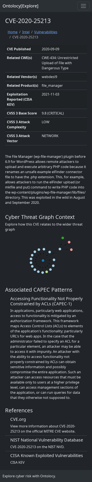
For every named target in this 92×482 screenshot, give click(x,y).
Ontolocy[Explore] (21, 6)
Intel (26, 32)
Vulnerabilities (45, 32)
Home (13, 32)
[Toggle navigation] (83, 6)
